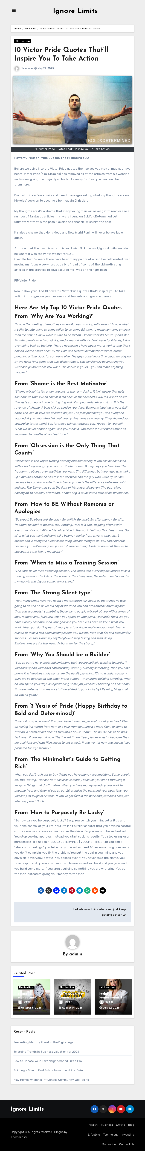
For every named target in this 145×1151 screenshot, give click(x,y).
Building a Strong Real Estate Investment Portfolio (48, 1070)
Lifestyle (94, 1134)
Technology (110, 1134)
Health (93, 1124)
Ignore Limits (75, 11)
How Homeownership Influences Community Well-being (51, 1079)
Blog (131, 1124)
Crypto (120, 1124)
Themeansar (19, 1137)
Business (107, 1124)
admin (29, 68)
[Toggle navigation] (13, 10)
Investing (128, 1134)
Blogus (58, 1132)
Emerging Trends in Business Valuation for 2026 (46, 1051)
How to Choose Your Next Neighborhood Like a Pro (47, 1061)
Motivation (23, 41)
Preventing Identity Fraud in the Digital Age (43, 1042)
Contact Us (126, 1144)
